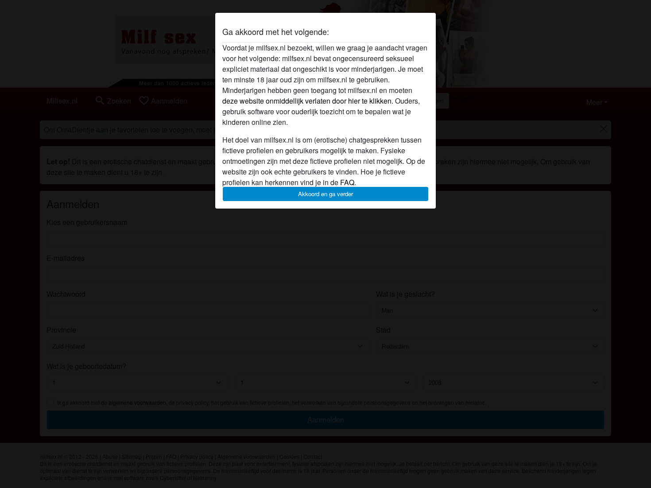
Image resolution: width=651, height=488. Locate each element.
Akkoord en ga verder (325, 194)
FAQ (347, 182)
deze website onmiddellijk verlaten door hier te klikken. (307, 101)
